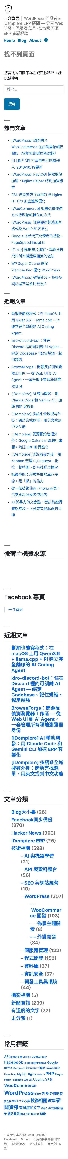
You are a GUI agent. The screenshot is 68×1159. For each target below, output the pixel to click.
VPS (48, 1079)
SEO (26, 1080)
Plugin (59, 1074)
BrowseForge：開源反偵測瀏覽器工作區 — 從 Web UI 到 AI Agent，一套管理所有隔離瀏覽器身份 (37, 719)
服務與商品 (18, 1143)
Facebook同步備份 (32, 820)
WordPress (36, 896)
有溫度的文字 (25, 1010)
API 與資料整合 (40, 869)
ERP (44, 1056)
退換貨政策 (36, 1143)
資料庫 (31, 966)
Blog (22, 40)
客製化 (15, 1101)
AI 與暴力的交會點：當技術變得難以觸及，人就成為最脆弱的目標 (36, 508)
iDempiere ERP (28, 840)
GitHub (25, 1139)
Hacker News (26, 833)
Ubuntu (38, 1079)
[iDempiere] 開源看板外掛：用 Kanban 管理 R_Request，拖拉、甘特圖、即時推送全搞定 (36, 460)
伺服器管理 (36, 950)
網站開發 (14, 1114)
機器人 (44, 1108)
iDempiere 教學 (35, 1067)
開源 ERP (25, 1114)
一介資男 (11, 18)
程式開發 (33, 958)
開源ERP (35, 1114)
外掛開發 (46, 937)
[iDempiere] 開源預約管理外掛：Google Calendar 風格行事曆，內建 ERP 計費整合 (36, 440)
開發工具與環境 (40, 981)
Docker (37, 1056)
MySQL (22, 1074)
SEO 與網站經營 (41, 883)
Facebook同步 (31, 1063)
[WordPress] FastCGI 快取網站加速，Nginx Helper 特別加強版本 (37, 180)
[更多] (46, 40)
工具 (21, 1101)
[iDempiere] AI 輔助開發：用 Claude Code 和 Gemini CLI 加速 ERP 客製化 (36, 400)
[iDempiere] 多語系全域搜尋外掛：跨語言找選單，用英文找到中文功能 (36, 420)
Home (9, 40)
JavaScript (53, 1067)
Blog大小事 (23, 812)
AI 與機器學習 (39, 856)
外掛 (45, 1093)
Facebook (13, 1062)
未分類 (18, 1018)
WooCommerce (20, 1085)
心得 (27, 1101)
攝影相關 (20, 995)
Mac (13, 1074)
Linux (7, 1074)
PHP (50, 1073)
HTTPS (8, 1068)
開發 (43, 1114)
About (35, 40)
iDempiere (19, 1067)
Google (52, 1062)
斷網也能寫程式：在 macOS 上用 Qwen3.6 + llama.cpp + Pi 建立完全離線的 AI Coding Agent (37, 659)
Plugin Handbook (13, 1079)
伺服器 (37, 1094)
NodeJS (41, 1074)
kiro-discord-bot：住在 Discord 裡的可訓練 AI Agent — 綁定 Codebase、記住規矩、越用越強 (37, 689)
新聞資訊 (20, 1003)
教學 (52, 1100)
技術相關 (20, 848)
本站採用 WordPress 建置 (31, 1134)
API (7, 1056)
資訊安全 (33, 974)
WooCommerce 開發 (45, 912)
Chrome (27, 1057)
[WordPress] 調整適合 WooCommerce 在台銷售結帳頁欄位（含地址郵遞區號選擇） (37, 147)
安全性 (8, 1101)
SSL (30, 1080)
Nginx (32, 1074)
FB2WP (42, 1063)
